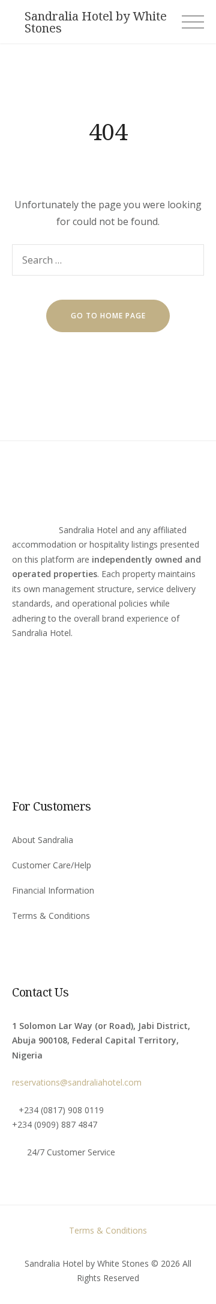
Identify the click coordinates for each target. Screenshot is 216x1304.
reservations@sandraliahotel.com (77, 1082)
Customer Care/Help (51, 865)
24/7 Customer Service (71, 1152)
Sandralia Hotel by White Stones (96, 22)
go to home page (108, 316)
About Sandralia (42, 839)
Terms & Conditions (51, 915)
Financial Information (53, 890)
